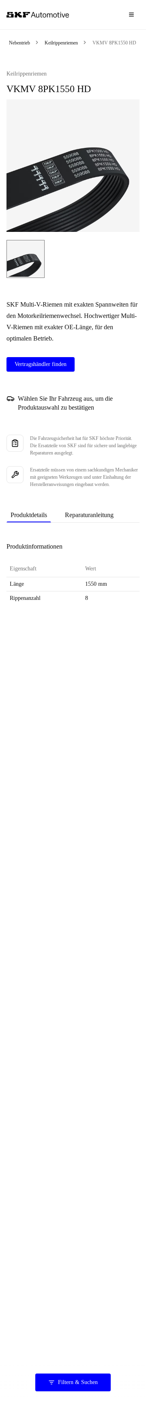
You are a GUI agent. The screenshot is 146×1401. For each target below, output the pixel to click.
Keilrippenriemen (61, 43)
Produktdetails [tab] (29, 514)
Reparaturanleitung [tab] (89, 514)
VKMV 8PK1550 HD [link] (114, 43)
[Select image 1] (25, 259)
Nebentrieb (19, 43)
